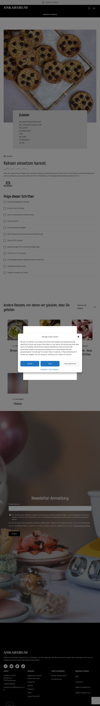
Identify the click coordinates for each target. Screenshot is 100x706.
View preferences (70, 364)
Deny (50, 364)
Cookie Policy (43, 369)
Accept (30, 364)
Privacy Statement (53, 369)
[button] (78, 337)
